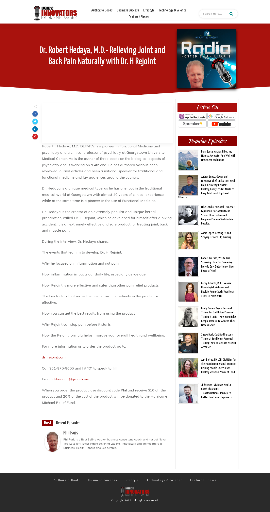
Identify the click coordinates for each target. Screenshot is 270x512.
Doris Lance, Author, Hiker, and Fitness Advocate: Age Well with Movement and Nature (218, 155)
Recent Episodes (68, 423)
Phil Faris (70, 433)
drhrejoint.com (54, 357)
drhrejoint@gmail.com (71, 379)
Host (47, 423)
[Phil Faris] (52, 441)
